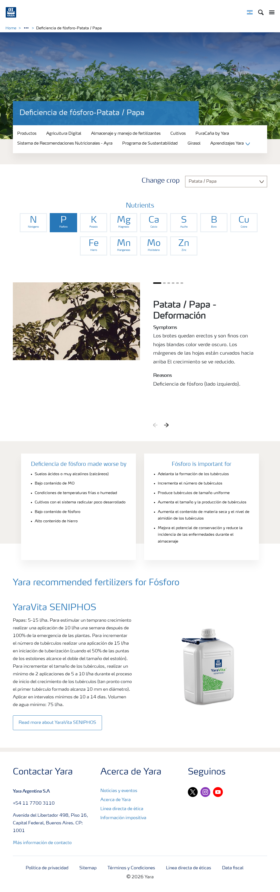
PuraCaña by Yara (212, 134)
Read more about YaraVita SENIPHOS (57, 723)
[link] (33, 222)
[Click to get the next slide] (166, 425)
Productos (26, 134)
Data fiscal (232, 868)
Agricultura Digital (63, 134)
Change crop (161, 181)
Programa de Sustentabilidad (150, 144)
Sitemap (88, 868)
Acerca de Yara (115, 800)
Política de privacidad (47, 868)
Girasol (194, 144)
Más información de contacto (42, 843)
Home (10, 28)
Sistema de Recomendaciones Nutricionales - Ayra (64, 144)
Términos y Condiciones (131, 868)
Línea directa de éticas (188, 868)
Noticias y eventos (118, 791)
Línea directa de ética (121, 809)
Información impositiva (123, 818)
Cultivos (178, 134)
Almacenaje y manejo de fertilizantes (126, 134)
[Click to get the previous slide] (155, 425)
